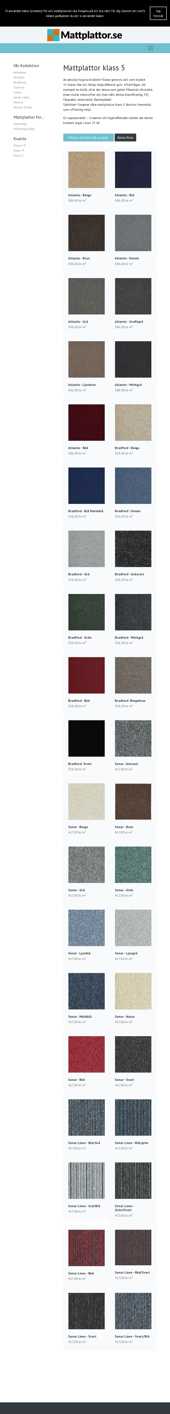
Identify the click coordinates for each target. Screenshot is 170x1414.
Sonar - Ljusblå (79, 953)
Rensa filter (125, 137)
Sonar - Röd (76, 1080)
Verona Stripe (22, 107)
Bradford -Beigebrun (130, 700)
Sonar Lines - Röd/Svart (132, 1272)
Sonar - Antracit (126, 764)
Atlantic (19, 77)
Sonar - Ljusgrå (126, 953)
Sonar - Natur (125, 1016)
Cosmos (18, 87)
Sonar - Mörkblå (80, 1016)
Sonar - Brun (124, 827)
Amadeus (19, 72)
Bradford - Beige (127, 448)
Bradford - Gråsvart (129, 574)
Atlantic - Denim (127, 258)
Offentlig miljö (24, 129)
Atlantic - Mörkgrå (128, 385)
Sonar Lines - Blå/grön (131, 1143)
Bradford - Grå (79, 574)
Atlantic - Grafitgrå (129, 321)
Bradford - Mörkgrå (129, 637)
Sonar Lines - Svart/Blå (132, 1336)
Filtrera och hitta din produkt (88, 137)
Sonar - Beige (78, 827)
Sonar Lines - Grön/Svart (124, 1208)
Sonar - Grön (124, 890)
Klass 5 (18, 155)
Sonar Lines (21, 97)
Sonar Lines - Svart (82, 1336)
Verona (18, 102)
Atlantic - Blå (124, 195)
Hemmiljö (20, 124)
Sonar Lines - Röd (81, 1273)
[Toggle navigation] (151, 48)
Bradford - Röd (79, 700)
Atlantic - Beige (79, 195)
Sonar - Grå (76, 890)
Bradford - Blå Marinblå (85, 511)
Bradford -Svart (80, 764)
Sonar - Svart (124, 1080)
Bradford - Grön (79, 637)
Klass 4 (18, 150)
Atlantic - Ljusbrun (82, 385)
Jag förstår (158, 13)
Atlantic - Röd (78, 448)
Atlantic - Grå (78, 321)
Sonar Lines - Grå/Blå (84, 1206)
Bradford (19, 82)
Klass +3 (19, 145)
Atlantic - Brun (79, 258)
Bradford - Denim (128, 511)
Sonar (17, 92)
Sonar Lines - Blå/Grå (84, 1143)
